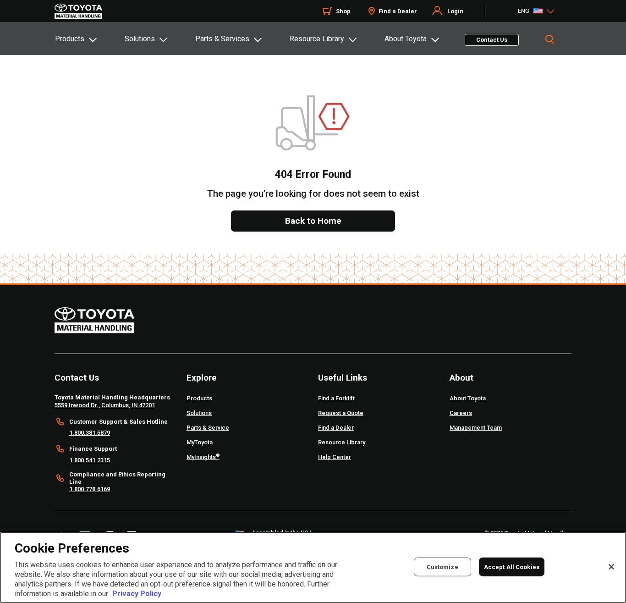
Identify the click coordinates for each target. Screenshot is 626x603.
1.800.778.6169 (89, 489)
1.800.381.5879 (89, 432)
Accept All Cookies (511, 566)
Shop (343, 11)
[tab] (89, 38)
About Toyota (405, 38)
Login (455, 11)
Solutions (140, 38)
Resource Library (317, 38)
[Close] (611, 567)
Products (69, 38)
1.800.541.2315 (89, 460)
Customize (442, 566)
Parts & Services (222, 38)
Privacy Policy (136, 593)
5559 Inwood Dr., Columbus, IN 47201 (105, 405)
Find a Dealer (398, 11)
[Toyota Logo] (78, 11)
